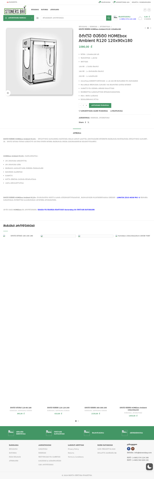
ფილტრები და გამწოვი (49, 457)
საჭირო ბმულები (76, 445)
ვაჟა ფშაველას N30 (106, 449)
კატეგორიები (44, 445)
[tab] (77, 132)
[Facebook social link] (145, 10)
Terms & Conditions (76, 457)
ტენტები (93, 27)
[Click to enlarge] (8, 93)
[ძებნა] (108, 18)
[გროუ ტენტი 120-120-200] (58, 320)
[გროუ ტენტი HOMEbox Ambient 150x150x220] (133, 320)
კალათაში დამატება (100, 105)
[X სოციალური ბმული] (88, 122)
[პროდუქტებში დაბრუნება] (148, 28)
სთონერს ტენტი (25, 411)
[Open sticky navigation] (37, 18)
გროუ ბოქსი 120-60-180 (20, 408)
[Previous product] (145, 28)
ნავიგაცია (13, 445)
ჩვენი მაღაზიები (105, 445)
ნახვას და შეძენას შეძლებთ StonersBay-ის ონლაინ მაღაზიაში (67, 210)
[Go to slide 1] (75, 421)
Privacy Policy (73, 449)
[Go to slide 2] (78, 421)
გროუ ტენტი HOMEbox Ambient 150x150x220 (133, 409)
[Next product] (150, 28)
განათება (42, 449)
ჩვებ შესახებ (15, 457)
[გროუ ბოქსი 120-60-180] (21, 320)
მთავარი (83, 27)
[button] (149, 466)
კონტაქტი (13, 461)
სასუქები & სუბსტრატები (49, 461)
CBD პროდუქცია (45, 465)
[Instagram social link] (149, 10)
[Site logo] (15, 10)
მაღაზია (13, 453)
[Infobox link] (125, 18)
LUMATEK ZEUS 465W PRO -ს (128, 197)
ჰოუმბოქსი (105, 27)
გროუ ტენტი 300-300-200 (96, 408)
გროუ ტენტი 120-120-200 (58, 408)
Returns (71, 453)
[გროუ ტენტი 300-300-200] (95, 320)
